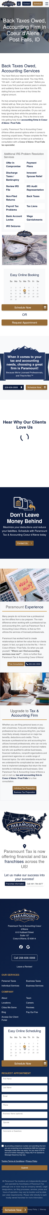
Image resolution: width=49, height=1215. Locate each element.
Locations (6, 1002)
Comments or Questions (12, 1131)
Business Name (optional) (13, 1113)
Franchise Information (15, 883)
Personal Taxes (9, 980)
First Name (7, 1078)
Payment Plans (31, 164)
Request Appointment (24, 322)
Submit (24, 1167)
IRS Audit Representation (35, 187)
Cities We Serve (9, 1007)
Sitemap (43, 1209)
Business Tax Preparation (24, 792)
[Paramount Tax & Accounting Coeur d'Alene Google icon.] (28, 947)
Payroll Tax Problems (12, 207)
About (4, 997)
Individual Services (10, 985)
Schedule (38, 3)
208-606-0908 (11, 387)
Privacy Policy (32, 1209)
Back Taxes (33, 196)
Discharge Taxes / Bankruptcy (12, 176)
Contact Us (22, 543)
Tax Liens (32, 206)
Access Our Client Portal (10, 1018)
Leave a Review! (24, 966)
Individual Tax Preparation (24, 788)
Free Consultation (16, 664)
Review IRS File (12, 187)
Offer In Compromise (13, 164)
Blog (4, 1012)
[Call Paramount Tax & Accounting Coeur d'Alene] (19, 4)
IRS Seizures (13, 226)
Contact (26, 3)
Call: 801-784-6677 (35, 883)
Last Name (7, 1087)
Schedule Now (22, 307)
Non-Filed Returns (11, 197)
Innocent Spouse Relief (34, 174)
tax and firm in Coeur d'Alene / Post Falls (22, 776)
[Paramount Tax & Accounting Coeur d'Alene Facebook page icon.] (21, 947)
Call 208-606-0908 (24, 958)
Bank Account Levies (14, 217)
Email (5, 1096)
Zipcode (6, 1122)
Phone (5, 1105)
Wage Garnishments (34, 217)
